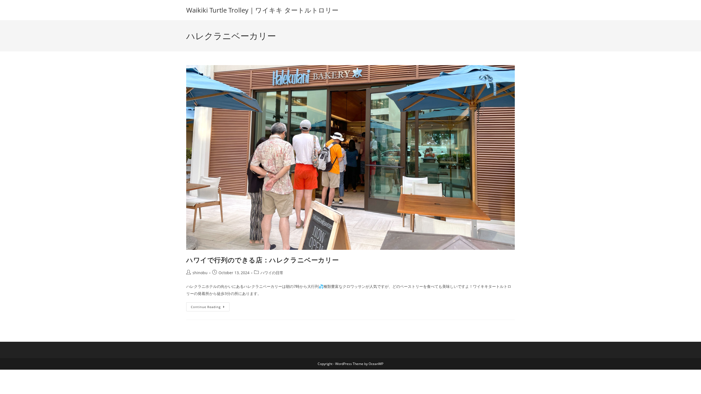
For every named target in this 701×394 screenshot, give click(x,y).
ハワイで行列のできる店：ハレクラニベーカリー (262, 259)
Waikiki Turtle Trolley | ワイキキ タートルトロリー (262, 10)
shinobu (200, 272)
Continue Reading (210, 305)
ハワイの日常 (271, 272)
